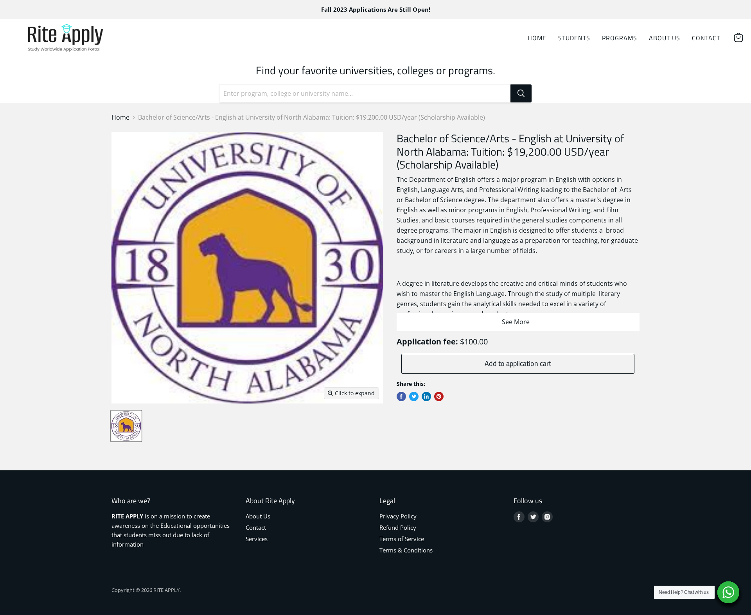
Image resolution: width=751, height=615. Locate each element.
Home (537, 38)
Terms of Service (401, 539)
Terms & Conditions (406, 550)
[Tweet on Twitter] (414, 396)
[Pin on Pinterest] (439, 396)
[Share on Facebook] (401, 396)
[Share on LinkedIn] (426, 396)
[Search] (521, 93)
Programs (619, 38)
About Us (664, 38)
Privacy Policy (398, 516)
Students (574, 38)
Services (257, 539)
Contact (706, 38)
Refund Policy (397, 527)
